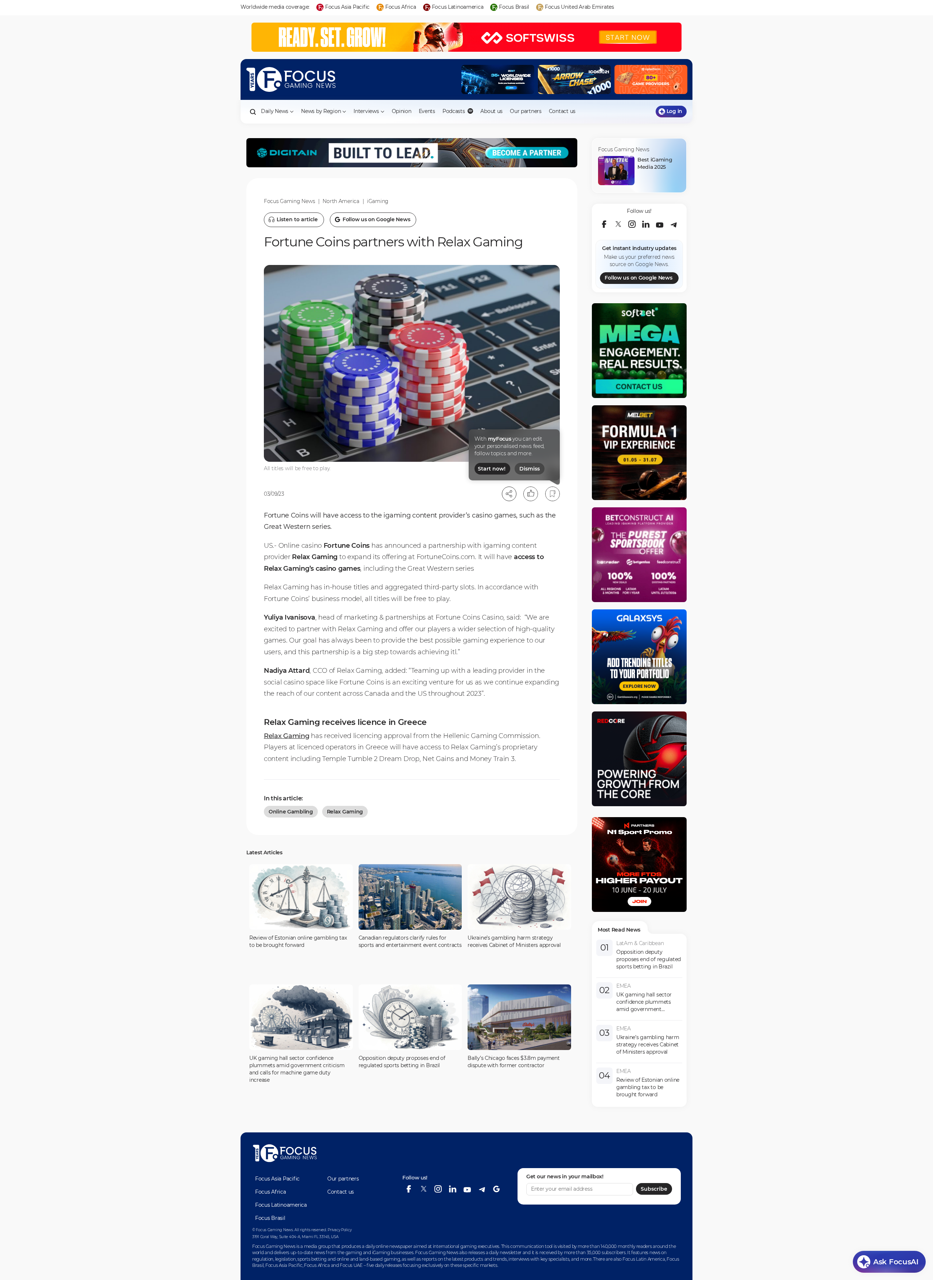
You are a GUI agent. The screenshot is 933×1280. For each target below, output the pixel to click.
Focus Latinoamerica (281, 1205)
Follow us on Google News (638, 277)
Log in (674, 111)
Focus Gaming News (289, 201)
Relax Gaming (286, 736)
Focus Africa (270, 1192)
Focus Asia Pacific (277, 1178)
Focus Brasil (270, 1218)
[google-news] (496, 1188)
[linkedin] (645, 224)
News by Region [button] (321, 111)
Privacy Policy (339, 1230)
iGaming (378, 201)
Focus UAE (351, 1265)
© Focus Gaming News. (272, 1230)
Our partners (526, 111)
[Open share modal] (509, 494)
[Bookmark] (552, 494)
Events (427, 111)
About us (491, 111)
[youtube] (659, 224)
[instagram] (632, 224)
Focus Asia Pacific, (284, 1265)
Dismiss (529, 468)
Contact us (562, 111)
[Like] (531, 494)
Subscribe (654, 1189)
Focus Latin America (643, 1259)
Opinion (401, 111)
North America (341, 201)
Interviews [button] (366, 111)
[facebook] (604, 224)
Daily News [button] (274, 111)
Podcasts (454, 111)
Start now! (491, 468)
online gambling (291, 811)
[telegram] (673, 224)
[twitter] (618, 224)
